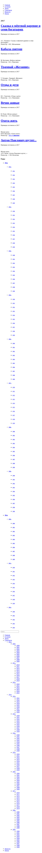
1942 (14, 263)
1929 (14, 203)
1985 (14, 451)
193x (10, 207)
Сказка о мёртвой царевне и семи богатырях (20, 27)
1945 (14, 275)
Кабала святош (11, 49)
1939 (14, 247)
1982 (14, 439)
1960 (14, 343)
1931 (14, 215)
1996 (14, 499)
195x (10, 295)
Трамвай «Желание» (15, 67)
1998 (14, 507)
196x (10, 339)
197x (10, 383)
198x (10, 427)
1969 (14, 379)
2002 (14, 531)
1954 (14, 315)
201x (10, 563)
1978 (14, 419)
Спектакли (8, 10)
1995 (14, 495)
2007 (14, 551)
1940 (14, 255)
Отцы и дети (10, 85)
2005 (14, 543)
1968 (14, 375)
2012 (14, 575)
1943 (14, 267)
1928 (14, 199)
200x (10, 519)
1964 (14, 359)
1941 (14, 259)
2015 (14, 587)
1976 (14, 411)
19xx (6, 163)
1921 (14, 171)
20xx (6, 515)
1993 (14, 487)
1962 (14, 351)
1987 (14, 459)
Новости (7, 12)
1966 (14, 367)
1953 (14, 311)
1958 (14, 331)
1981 (14, 435)
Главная (7, 5)
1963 (14, 355)
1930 (14, 211)
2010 (14, 567)
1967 (14, 371)
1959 (14, 335)
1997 (14, 503)
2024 (14, 627)
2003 (14, 535)
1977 (14, 415)
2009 (14, 559)
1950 (14, 299)
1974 (14, 403)
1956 (14, 323)
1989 (14, 467)
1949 (14, 291)
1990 (14, 475)
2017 (14, 595)
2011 (14, 571)
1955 (14, 319)
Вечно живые (10, 102)
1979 (14, 423)
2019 (14, 603)
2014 (14, 583)
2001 (14, 527)
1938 (14, 243)
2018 (14, 599)
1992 (14, 483)
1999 (14, 511)
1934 (14, 227)
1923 (14, 179)
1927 (14, 195)
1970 (14, 387)
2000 (14, 523)
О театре (7, 6)
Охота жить (9, 120)
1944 (14, 271)
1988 (14, 463)
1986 (14, 455)
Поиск (7, 14)
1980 (14, 431)
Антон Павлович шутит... (19, 140)
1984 (14, 447)
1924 (14, 183)
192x (10, 167)
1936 (14, 235)
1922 (14, 175)
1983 (14, 443)
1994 (14, 491)
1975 (14, 407)
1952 (14, 307)
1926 (14, 191)
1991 (14, 479)
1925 (14, 187)
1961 (14, 347)
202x (10, 607)
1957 (14, 327)
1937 (14, 239)
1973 (14, 399)
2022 (14, 619)
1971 (14, 391)
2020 (14, 611)
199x (10, 471)
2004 (14, 539)
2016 (14, 591)
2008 (14, 555)
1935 (14, 231)
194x (10, 251)
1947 (14, 283)
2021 (14, 615)
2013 (14, 579)
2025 (18, 693)
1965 (14, 363)
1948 (14, 287)
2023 (14, 623)
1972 (14, 395)
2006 (14, 547)
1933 (14, 223)
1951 (14, 303)
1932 (14, 219)
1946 (14, 279)
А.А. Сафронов (14, 135)
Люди (6, 8)
